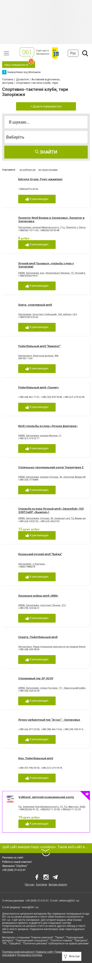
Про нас (29, 884)
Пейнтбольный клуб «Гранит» (38, 387)
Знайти (48, 152)
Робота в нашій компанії (17, 861)
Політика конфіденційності (18, 951)
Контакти (41, 884)
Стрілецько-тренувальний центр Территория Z (51, 467)
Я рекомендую (39, 199)
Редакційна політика (29, 955)
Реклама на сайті (12, 857)
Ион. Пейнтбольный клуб (35, 758)
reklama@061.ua (69, 900)
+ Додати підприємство (46, 106)
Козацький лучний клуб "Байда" (40, 554)
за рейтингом (27, 169)
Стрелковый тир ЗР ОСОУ (35, 678)
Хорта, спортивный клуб (35, 304)
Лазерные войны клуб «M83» (38, 595)
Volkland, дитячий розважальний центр (46, 797)
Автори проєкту (58, 884)
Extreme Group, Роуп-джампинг (40, 179)
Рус (73, 53)
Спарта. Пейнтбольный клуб (38, 637)
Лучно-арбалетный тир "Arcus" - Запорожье (49, 719)
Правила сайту (45, 951)
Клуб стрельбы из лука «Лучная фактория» (48, 426)
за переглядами (48, 169)
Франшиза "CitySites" (15, 865)
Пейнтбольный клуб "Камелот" (39, 346)
